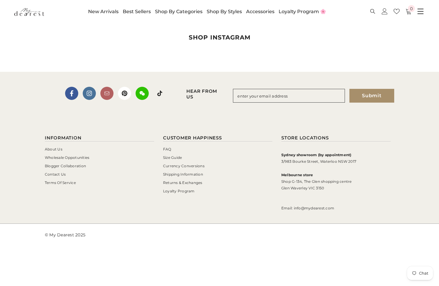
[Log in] (385, 11)
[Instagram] (89, 93)
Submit (372, 95)
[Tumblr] (106, 93)
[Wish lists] (397, 11)
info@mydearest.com (314, 208)
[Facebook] (71, 93)
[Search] (373, 11)
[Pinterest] (124, 93)
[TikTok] (159, 93)
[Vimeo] (142, 93)
